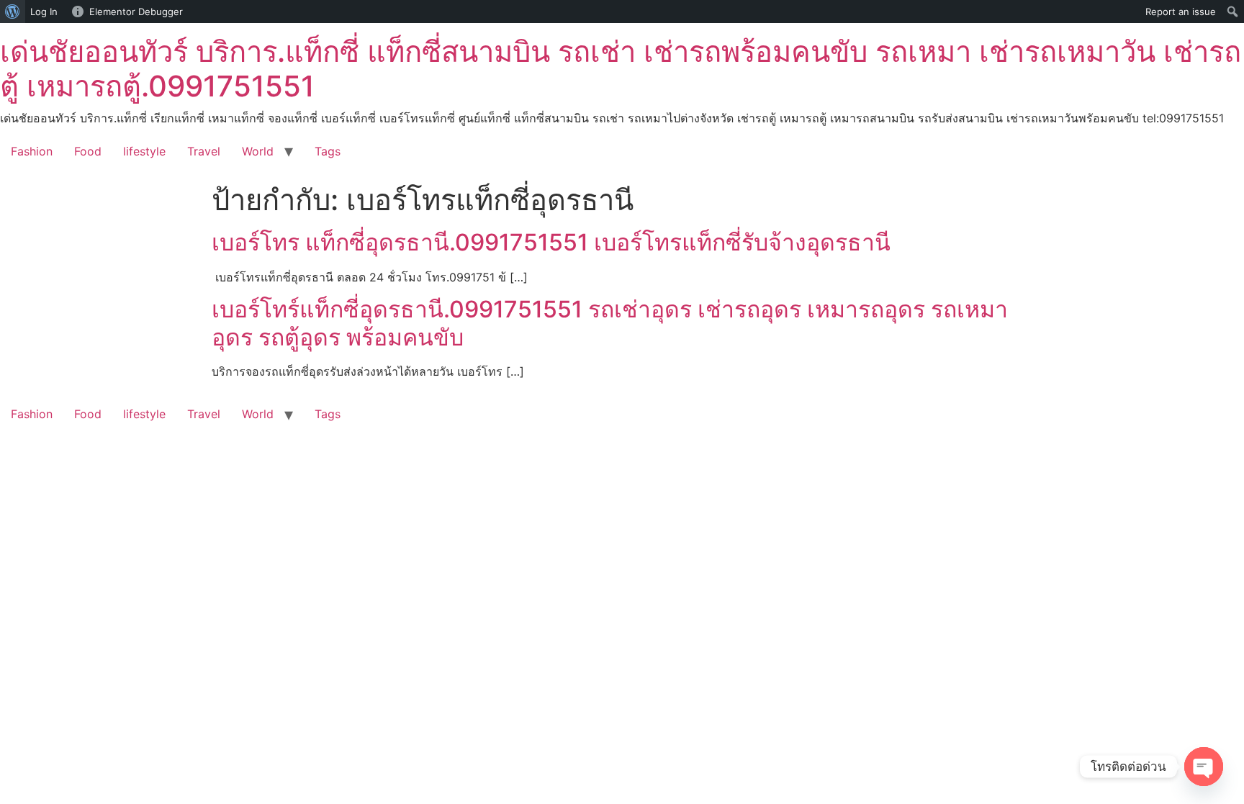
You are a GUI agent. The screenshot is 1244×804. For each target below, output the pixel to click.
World (258, 151)
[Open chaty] (1203, 766)
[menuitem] (12, 11)
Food (88, 151)
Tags (328, 151)
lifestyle (144, 151)
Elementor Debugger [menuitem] (136, 11)
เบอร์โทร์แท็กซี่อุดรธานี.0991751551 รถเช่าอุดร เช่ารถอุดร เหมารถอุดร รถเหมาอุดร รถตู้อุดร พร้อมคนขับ (610, 323)
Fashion (32, 151)
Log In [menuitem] (44, 11)
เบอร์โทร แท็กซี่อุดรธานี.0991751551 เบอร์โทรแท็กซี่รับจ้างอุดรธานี (551, 242)
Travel (203, 151)
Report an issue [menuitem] (1180, 11)
